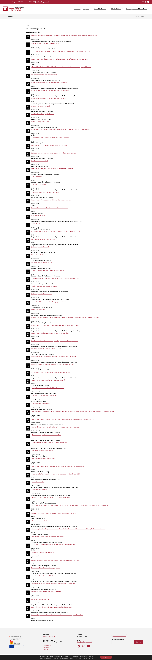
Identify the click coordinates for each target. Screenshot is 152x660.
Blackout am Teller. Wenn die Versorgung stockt (45, 568)
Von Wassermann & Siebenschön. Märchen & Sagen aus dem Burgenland (53, 356)
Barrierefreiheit (47, 649)
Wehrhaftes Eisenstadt (38, 309)
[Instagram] (83, 646)
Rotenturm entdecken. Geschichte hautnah (44, 75)
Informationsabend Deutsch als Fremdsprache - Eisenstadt (49, 82)
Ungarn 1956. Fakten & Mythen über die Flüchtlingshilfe (48, 380)
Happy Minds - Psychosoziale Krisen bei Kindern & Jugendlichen (50, 333)
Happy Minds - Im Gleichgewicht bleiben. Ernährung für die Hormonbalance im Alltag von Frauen (60, 129)
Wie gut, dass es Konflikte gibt (40, 599)
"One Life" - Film (36, 223)
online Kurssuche (119, 635)
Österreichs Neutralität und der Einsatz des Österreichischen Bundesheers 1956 (55, 231)
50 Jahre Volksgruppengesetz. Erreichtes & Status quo (47, 270)
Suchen (138, 642)
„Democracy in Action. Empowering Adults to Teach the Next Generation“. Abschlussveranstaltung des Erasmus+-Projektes (68, 529)
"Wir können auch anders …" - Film (41, 262)
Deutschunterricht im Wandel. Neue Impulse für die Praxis (49, 145)
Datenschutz (47, 645)
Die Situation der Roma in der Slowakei (43, 239)
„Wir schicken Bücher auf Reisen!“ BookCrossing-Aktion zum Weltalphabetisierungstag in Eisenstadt (61, 51)
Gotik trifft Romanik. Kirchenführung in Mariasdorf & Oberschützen (51, 607)
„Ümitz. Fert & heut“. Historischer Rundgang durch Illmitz (48, 302)
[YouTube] (88, 646)
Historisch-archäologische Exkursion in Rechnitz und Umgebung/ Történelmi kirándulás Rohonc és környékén (64, 35)
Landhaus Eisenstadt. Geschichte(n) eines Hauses (46, 349)
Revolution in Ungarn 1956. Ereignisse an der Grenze (47, 536)
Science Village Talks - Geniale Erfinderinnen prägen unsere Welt (50, 137)
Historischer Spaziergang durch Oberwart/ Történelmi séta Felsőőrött (52, 169)
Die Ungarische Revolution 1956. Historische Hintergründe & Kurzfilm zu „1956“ (56, 474)
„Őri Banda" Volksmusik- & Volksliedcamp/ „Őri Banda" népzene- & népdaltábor (56, 427)
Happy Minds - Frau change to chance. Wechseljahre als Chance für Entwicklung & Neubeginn (59, 59)
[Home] (132, 16)
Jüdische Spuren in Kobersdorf (40, 106)
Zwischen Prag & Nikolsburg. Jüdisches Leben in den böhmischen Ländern (53, 153)
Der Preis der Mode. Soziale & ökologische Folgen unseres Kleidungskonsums (54, 341)
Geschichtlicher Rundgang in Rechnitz (42, 114)
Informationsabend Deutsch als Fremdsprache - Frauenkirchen (50, 90)
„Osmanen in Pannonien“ (39, 184)
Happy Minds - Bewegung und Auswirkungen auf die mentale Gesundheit (53, 544)
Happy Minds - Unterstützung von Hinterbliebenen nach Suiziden (51, 200)
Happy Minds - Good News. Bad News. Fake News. (46, 591)
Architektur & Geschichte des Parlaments (44, 396)
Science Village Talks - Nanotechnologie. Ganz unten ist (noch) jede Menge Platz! (55, 560)
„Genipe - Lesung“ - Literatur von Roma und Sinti (46, 435)
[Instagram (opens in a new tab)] (145, 2)
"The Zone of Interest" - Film (39, 521)
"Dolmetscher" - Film (38, 482)
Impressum (46, 647)
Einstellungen (48, 658)
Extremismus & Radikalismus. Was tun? (43, 576)
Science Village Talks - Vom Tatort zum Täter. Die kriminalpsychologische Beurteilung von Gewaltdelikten (63, 419)
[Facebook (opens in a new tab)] (142, 2)
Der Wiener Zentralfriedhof (39, 161)
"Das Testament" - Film (38, 215)
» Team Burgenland (49, 636)
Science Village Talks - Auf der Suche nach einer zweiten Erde (49, 208)
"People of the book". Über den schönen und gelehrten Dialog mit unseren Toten (55, 278)
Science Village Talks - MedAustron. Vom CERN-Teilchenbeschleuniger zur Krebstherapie (58, 466)
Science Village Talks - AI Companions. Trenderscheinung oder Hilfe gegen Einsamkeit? (57, 615)
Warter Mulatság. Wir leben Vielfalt (42, 450)
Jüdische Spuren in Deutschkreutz (41, 294)
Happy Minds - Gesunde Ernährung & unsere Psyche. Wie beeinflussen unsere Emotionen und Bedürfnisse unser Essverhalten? (69, 505)
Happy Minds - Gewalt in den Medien (42, 552)
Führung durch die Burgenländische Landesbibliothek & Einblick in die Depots (54, 325)
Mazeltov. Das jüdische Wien (40, 122)
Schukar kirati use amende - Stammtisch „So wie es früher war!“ (51, 497)
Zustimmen (106, 657)
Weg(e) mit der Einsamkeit (39, 489)
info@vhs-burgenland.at (42, 2)
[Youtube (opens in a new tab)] (148, 2)
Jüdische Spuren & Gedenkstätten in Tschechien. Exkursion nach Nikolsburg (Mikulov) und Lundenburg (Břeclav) (65, 317)
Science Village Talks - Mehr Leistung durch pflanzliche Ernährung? (51, 372)
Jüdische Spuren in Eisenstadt (40, 247)
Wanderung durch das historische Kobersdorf (45, 43)
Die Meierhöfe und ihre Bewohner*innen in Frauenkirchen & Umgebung (53, 583)
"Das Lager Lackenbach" (38, 176)
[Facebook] (78, 646)
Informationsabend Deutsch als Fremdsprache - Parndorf (48, 98)
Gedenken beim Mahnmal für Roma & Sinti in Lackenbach (49, 443)
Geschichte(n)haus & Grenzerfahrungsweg (44, 286)
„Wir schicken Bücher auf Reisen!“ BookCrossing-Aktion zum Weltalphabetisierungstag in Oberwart (61, 67)
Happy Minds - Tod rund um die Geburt (43, 458)
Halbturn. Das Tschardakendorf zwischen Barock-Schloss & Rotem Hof (52, 364)
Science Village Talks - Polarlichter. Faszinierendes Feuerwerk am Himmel (53, 513)
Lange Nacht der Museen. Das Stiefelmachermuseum (48, 388)
